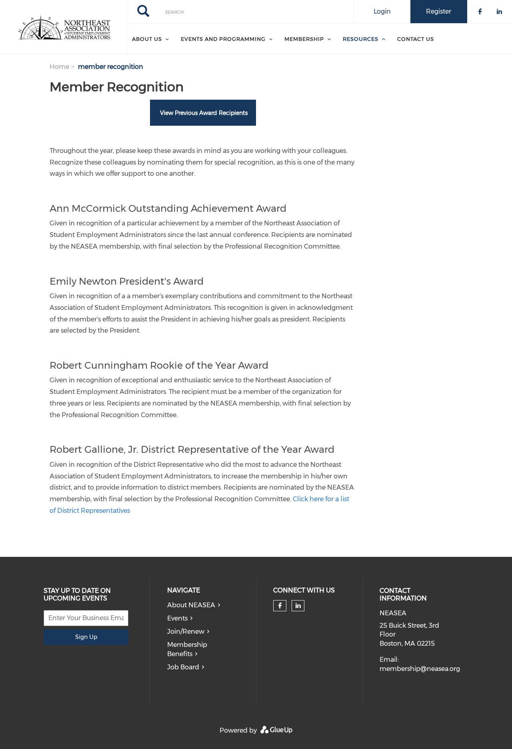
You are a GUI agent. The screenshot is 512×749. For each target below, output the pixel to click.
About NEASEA (191, 605)
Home (59, 66)
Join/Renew (185, 631)
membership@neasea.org (420, 669)
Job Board (183, 667)
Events (177, 618)
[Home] (64, 27)
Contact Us (415, 39)
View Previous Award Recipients (203, 112)
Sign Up (86, 637)
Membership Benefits (187, 649)
